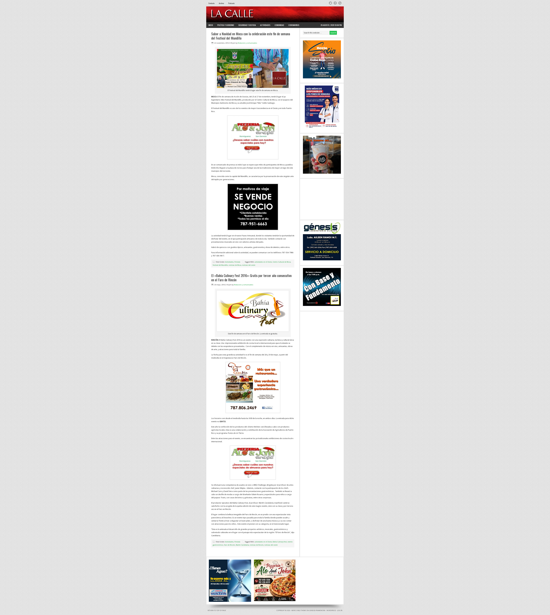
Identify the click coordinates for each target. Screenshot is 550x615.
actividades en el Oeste (263, 262)
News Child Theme (298, 610)
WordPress (331, 610)
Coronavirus (293, 25)
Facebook (335, 3)
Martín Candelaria (242, 545)
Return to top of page (217, 610)
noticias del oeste (248, 265)
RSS (340, 3)
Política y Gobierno (225, 25)
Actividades (265, 25)
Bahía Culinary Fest (280, 542)
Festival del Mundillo (220, 265)
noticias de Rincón (257, 545)
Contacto (211, 3)
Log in (339, 610)
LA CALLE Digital (239, 14)
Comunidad (279, 25)
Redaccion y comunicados (247, 43)
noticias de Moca (235, 265)
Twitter (330, 3)
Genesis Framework (317, 610)
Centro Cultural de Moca (282, 262)
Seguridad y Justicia (247, 25)
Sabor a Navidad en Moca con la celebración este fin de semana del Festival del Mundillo (250, 36)
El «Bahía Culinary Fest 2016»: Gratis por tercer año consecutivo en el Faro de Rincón (251, 277)
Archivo (221, 3)
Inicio (210, 25)
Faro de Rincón (229, 545)
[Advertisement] (306, 14)
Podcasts (231, 3)
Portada (237, 262)
